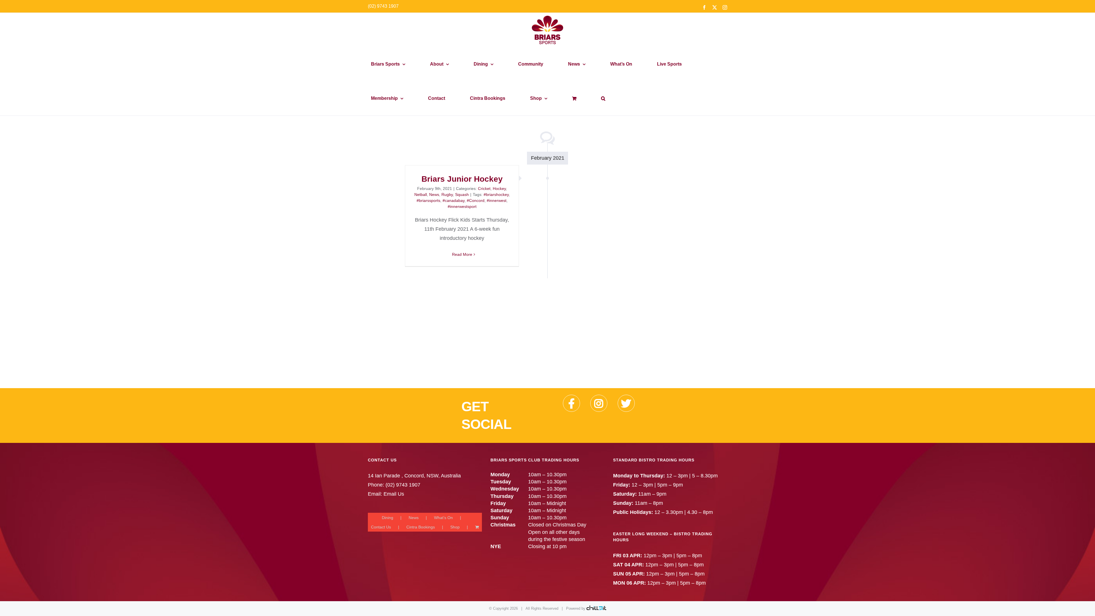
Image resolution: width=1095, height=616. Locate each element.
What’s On (443, 517)
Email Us (394, 494)
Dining (387, 517)
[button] (603, 98)
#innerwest (496, 200)
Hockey (499, 188)
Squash (462, 194)
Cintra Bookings (420, 527)
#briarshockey (496, 194)
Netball (420, 194)
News (434, 194)
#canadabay (454, 200)
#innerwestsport (462, 206)
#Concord (475, 200)
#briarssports (428, 200)
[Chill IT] (596, 608)
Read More (462, 254)
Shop (455, 527)
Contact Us (381, 527)
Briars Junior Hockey (462, 179)
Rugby (447, 194)
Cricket (484, 188)
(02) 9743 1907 (383, 6)
